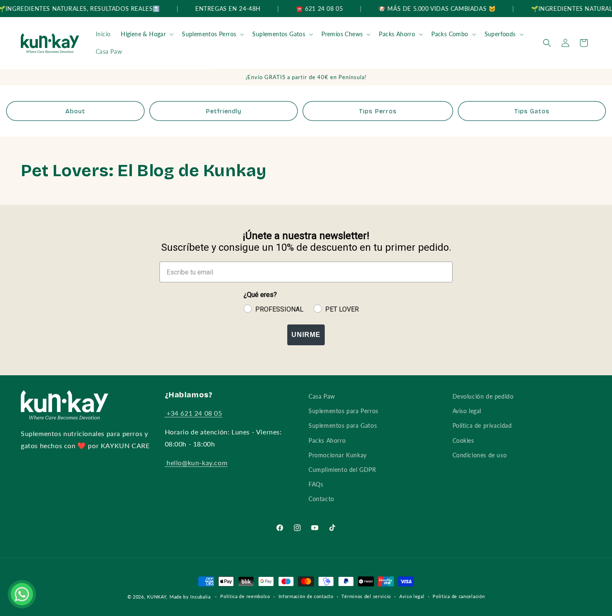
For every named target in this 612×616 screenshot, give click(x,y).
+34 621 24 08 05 (193, 413)
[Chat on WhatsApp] (21, 594)
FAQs (315, 484)
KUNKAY (156, 596)
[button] (146, 34)
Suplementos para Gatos (342, 425)
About (75, 111)
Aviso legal (467, 410)
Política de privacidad (482, 425)
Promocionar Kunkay (337, 455)
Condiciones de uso (480, 455)
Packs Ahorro (397, 33)
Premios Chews (342, 33)
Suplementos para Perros (343, 410)
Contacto (321, 498)
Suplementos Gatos (278, 33)
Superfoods (500, 33)
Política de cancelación (459, 596)
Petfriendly (223, 111)
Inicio (103, 33)
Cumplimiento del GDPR (342, 469)
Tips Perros (378, 111)
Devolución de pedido (483, 396)
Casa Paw (109, 51)
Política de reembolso (245, 596)
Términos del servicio (366, 596)
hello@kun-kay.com (196, 462)
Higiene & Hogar (143, 33)
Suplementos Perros (209, 33)
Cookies (463, 440)
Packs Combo (449, 33)
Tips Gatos (532, 111)
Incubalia (200, 596)
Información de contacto (306, 596)
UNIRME (306, 334)
